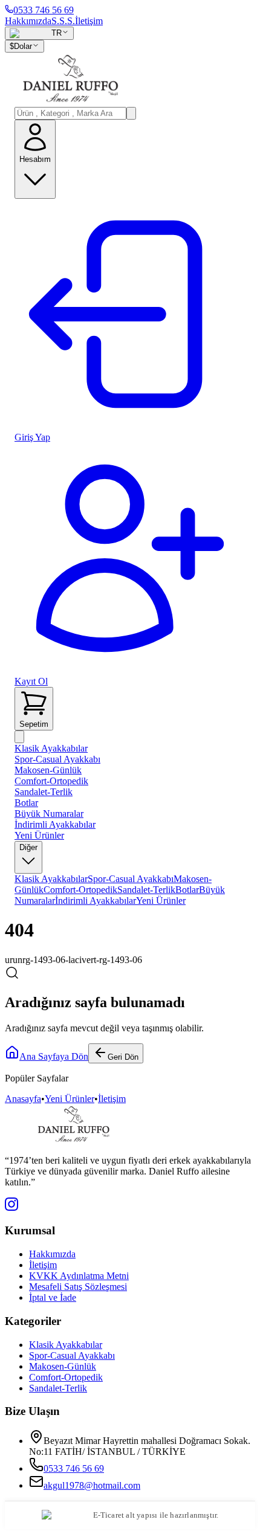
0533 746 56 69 (74, 1468)
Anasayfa (23, 1099)
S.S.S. (63, 21)
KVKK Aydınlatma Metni (79, 1276)
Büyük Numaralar (49, 813)
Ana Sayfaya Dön (53, 1056)
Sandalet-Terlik (44, 792)
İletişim (89, 21)
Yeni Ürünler (39, 835)
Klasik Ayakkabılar (51, 748)
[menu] (19, 736)
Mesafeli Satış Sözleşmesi (78, 1286)
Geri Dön (123, 1057)
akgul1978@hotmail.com (92, 1485)
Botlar (26, 803)
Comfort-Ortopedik (51, 781)
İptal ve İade (52, 1297)
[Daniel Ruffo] (130, 80)
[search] (131, 113)
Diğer (28, 847)
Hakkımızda (28, 21)
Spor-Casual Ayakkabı (57, 759)
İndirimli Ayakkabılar (55, 824)
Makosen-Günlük (48, 770)
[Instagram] (11, 1207)
